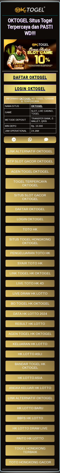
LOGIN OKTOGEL (30, 219)
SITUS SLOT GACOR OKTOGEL (30, 197)
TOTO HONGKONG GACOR (30, 462)
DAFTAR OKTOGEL (30, 209)
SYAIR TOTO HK (30, 263)
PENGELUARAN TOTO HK (30, 253)
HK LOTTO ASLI (30, 354)
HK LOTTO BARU (30, 408)
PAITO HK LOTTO (30, 438)
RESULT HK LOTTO (30, 323)
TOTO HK (30, 229)
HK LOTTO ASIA (30, 378)
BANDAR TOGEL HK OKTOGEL (30, 365)
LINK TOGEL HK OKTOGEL (30, 273)
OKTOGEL (25, 98)
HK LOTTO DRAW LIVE (30, 428)
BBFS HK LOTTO (30, 418)
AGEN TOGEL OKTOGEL (30, 171)
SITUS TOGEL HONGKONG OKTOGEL (30, 241)
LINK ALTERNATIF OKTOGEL (30, 151)
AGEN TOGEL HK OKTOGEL (30, 333)
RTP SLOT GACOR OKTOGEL (30, 161)
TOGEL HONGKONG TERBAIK (30, 450)
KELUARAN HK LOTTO (30, 344)
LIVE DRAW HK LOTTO (30, 293)
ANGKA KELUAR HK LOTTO (30, 388)
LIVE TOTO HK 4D (30, 283)
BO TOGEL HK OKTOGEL (30, 303)
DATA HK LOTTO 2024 (30, 313)
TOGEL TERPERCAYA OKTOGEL (30, 183)
